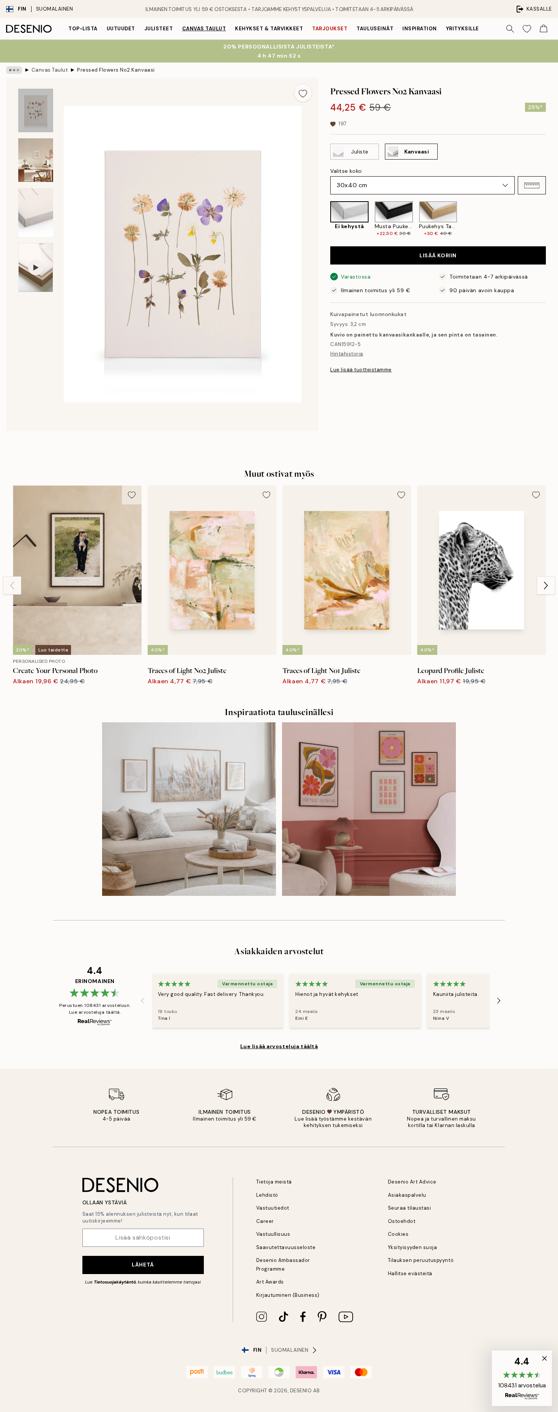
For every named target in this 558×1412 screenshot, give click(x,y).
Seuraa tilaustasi (409, 1208)
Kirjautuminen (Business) (288, 1295)
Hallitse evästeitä (410, 1273)
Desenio (301, 1390)
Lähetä (143, 1264)
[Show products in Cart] (543, 29)
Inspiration (419, 28)
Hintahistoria (346, 354)
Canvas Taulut (204, 28)
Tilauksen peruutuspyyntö (421, 1260)
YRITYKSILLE (462, 28)
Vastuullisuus (273, 1234)
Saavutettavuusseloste (286, 1247)
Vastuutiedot (272, 1208)
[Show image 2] (35, 160)
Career (265, 1221)
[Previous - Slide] (324, 218)
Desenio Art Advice (412, 1182)
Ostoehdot (402, 1221)
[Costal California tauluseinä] (189, 809)
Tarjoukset (329, 28)
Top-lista (83, 28)
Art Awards (270, 1282)
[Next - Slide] (552, 218)
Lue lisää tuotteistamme (361, 369)
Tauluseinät (374, 28)
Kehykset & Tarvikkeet (269, 28)
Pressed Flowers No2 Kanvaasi (116, 70)
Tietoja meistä (274, 1182)
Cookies (398, 1234)
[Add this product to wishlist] (303, 93)
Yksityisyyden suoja (412, 1247)
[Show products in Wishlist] (527, 29)
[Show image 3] (35, 212)
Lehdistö (267, 1195)
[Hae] (510, 28)
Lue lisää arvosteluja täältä (279, 1046)
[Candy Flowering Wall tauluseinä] (369, 809)
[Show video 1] (35, 268)
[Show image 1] (35, 110)
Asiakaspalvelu (407, 1195)
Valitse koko (346, 170)
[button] (532, 185)
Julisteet (158, 28)
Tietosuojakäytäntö (115, 1282)
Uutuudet (121, 28)
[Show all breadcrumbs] (14, 70)
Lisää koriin (438, 255)
